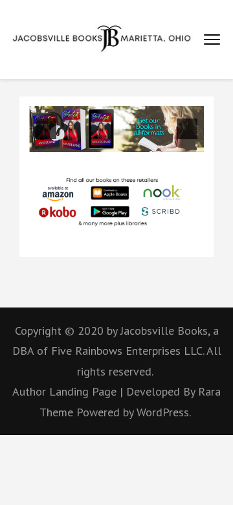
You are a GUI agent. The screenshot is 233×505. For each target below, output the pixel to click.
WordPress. (164, 412)
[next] (187, 128)
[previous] (46, 128)
